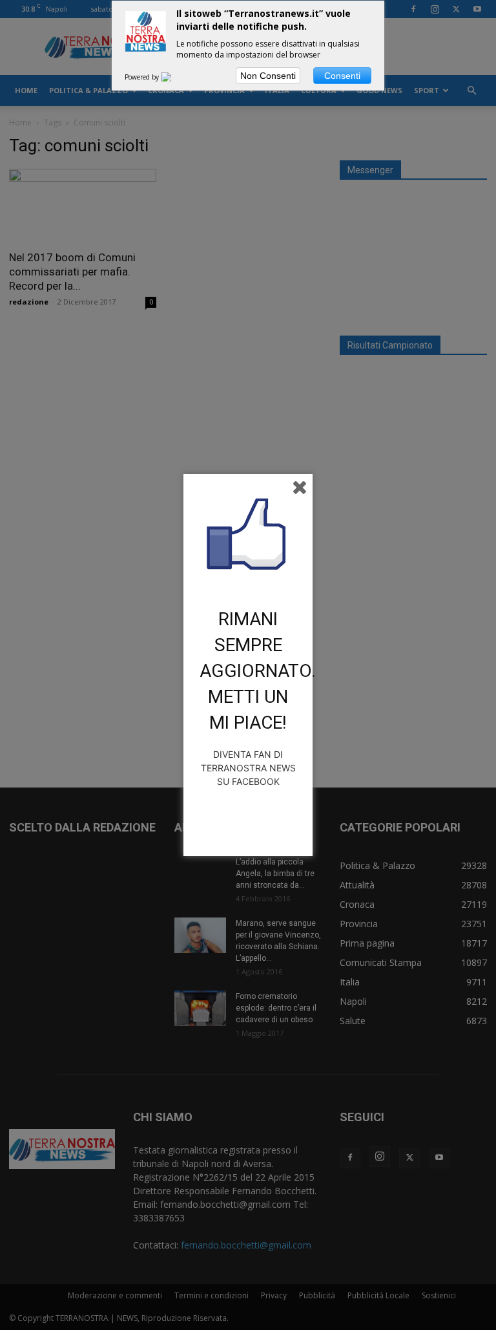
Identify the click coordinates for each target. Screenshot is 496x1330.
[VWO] (174, 76)
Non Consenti (268, 75)
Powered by (143, 76)
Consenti (342, 75)
